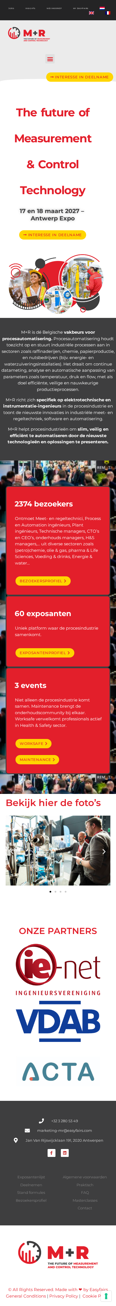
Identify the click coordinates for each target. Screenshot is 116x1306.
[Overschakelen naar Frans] (107, 13)
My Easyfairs (80, 8)
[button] (50, 58)
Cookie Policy (96, 1296)
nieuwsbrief (54, 8)
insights (30, 8)
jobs (11, 8)
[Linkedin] (65, 1153)
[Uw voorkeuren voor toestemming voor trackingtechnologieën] (106, 1296)
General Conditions (26, 1296)
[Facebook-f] (51, 1153)
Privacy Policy (63, 1296)
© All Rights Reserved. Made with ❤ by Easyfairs (58, 1289)
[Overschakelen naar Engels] (91, 13)
